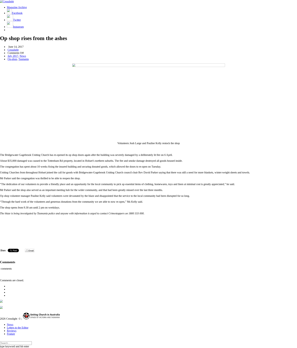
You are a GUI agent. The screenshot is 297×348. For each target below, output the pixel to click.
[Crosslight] (7, 1)
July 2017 (13, 56)
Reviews (11, 330)
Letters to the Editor (17, 327)
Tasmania (23, 59)
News (23, 56)
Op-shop (12, 59)
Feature (11, 333)
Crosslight (13, 49)
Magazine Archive (17, 7)
